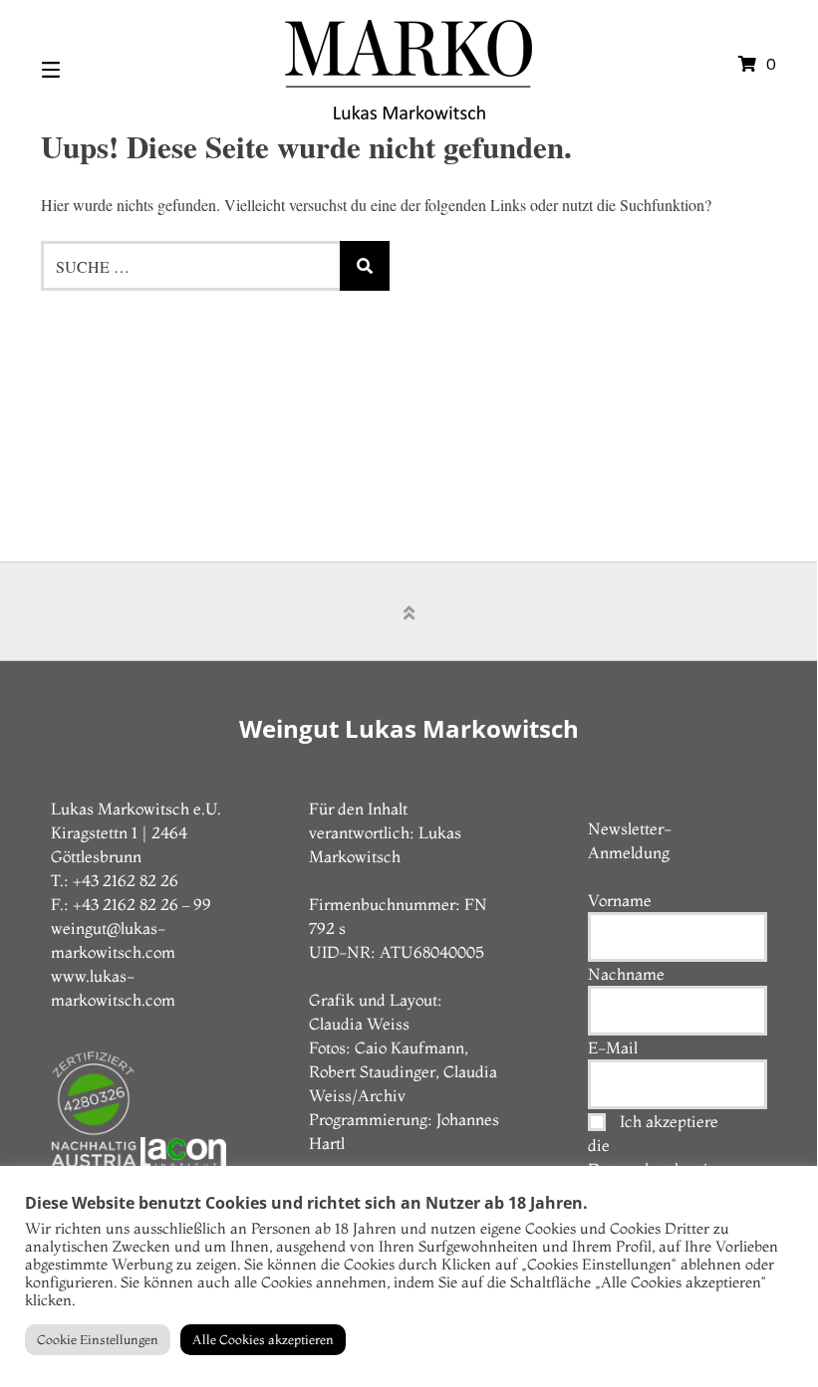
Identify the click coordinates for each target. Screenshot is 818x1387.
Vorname (620, 900)
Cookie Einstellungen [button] (97, 1339)
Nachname (626, 974)
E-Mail (613, 1047)
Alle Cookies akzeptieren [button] (263, 1339)
